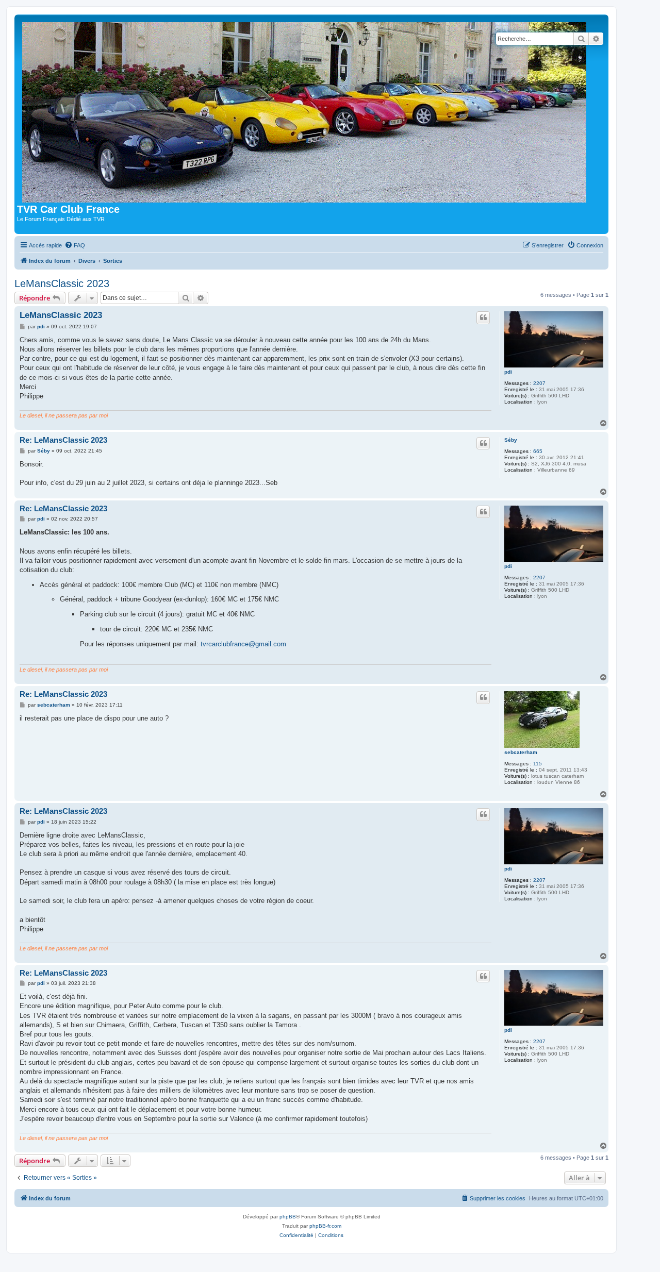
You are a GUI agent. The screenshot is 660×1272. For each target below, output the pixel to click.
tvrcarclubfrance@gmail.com (243, 644)
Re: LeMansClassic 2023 (63, 440)
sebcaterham (520, 752)
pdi (508, 372)
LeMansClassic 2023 (61, 283)
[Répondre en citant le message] (483, 317)
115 (537, 763)
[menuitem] (74, 245)
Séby (510, 440)
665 (537, 451)
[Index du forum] (306, 110)
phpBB (287, 1216)
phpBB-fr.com (325, 1226)
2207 (539, 383)
